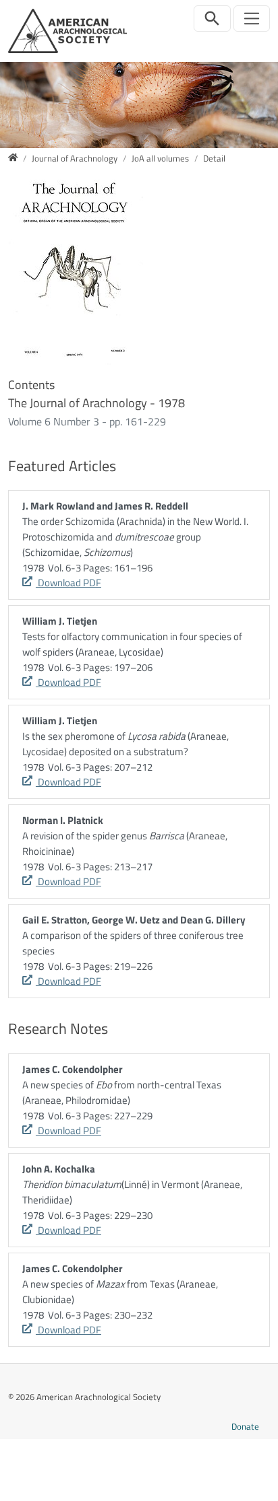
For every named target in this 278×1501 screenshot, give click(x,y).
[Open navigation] (252, 18)
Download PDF (68, 582)
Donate (245, 1426)
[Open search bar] (212, 18)
